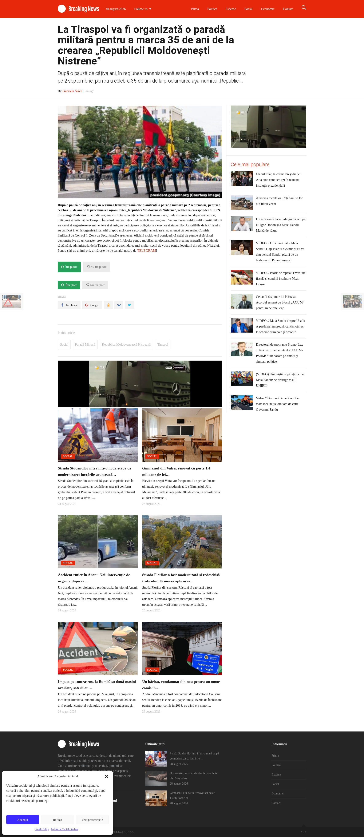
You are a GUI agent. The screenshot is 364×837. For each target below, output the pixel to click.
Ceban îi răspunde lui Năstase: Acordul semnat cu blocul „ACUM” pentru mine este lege (280, 302)
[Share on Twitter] (129, 305)
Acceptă (22, 819)
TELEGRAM (146, 250)
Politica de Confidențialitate (64, 829)
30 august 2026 (115, 9)
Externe (231, 9)
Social (248, 9)
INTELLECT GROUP (120, 831)
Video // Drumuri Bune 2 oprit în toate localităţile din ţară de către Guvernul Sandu (278, 403)
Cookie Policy (42, 829)
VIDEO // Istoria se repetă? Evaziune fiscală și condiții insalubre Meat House (280, 278)
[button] (106, 776)
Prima (195, 9)
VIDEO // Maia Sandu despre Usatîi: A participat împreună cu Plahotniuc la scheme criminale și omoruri (280, 326)
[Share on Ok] (108, 305)
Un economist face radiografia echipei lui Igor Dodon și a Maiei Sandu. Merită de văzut (281, 224)
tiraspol (162, 344)
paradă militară (85, 344)
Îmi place (71, 267)
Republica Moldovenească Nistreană (126, 344)
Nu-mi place (98, 267)
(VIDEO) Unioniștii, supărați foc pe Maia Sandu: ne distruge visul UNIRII (280, 379)
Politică (212, 9)
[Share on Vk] (118, 305)
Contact (288, 9)
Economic (267, 9)
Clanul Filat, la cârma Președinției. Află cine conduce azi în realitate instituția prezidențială (278, 179)
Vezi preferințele (92, 819)
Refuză (57, 819)
